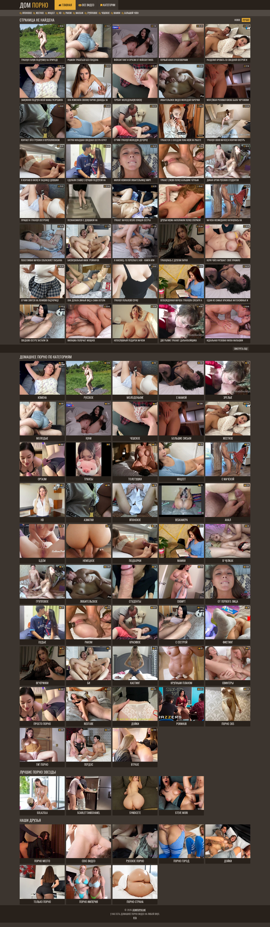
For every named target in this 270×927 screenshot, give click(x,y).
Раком (68, 13)
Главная (66, 5)
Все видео (87, 5)
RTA (135, 918)
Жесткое (39, 13)
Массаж (79, 13)
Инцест (51, 13)
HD (59, 13)
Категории (108, 5)
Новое (237, 20)
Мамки (116, 13)
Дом (34, 5)
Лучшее (246, 20)
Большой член (131, 13)
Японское (27, 13)
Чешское (105, 13)
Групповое (92, 13)
